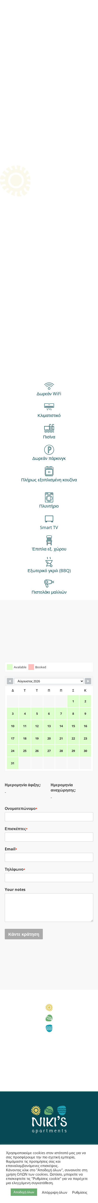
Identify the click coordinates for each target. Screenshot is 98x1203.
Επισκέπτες (16, 828)
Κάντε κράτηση (23, 934)
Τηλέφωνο (15, 869)
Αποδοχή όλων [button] (24, 1192)
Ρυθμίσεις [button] (79, 1192)
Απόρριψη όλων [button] (54, 1192)
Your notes (15, 889)
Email (11, 849)
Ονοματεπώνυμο (21, 808)
